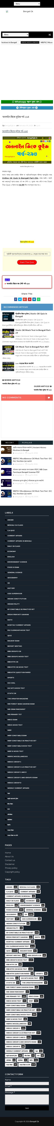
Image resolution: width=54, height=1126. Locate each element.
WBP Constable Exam (17, 735)
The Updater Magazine (17, 699)
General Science (14, 572)
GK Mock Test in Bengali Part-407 (32, 347)
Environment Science (17, 562)
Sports (10, 678)
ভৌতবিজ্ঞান (9, 814)
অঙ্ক (8, 793)
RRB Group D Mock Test (18, 656)
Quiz (38, 125)
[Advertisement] (27, 73)
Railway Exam (13, 641)
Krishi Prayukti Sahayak (18, 614)
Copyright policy (12, 872)
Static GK (11, 693)
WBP (9, 730)
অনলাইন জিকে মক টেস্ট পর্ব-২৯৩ (18, 283)
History (11, 588)
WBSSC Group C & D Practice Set (21, 767)
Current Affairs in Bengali (19, 541)
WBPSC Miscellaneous (23, 42)
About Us (9, 856)
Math (9, 620)
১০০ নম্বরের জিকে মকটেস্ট (24, 363)
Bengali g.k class (15, 525)
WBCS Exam (12, 720)
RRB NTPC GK (12, 662)
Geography (12, 578)
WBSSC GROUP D (14, 783)
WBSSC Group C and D (16, 772)
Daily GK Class (13, 546)
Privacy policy (11, 868)
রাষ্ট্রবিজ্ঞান (9, 819)
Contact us (10, 860)
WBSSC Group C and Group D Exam (22, 777)
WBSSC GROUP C (14, 762)
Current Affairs (14, 536)
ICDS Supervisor (14, 593)
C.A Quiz (11, 530)
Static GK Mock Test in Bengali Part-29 (33, 331)
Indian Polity (13, 604)
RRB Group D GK (14, 651)
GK (8, 583)
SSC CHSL (11, 683)
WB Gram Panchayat (16, 709)
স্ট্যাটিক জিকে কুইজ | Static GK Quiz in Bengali (31, 314)
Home (8, 853)
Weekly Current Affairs (18, 788)
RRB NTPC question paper (18, 672)
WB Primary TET (14, 714)
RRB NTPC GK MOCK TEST (17, 667)
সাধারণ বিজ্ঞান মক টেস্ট (12, 835)
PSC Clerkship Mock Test (18, 630)
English (11, 557)
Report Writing (14, 646)
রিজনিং (8, 825)
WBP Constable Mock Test (19, 746)
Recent (10, 442)
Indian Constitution (16, 599)
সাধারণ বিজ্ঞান (10, 830)
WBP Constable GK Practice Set (21, 741)
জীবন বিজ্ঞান (10, 804)
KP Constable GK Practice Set (21, 609)
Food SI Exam (13, 567)
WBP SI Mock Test (15, 751)
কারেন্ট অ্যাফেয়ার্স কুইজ (12, 798)
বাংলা (8, 809)
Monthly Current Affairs (19, 625)
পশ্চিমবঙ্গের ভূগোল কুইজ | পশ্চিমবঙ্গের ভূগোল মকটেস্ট (28, 480)
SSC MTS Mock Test (16, 688)
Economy (11, 551)
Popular (27, 442)
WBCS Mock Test (15, 725)
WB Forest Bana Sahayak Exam (21, 704)
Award (10, 520)
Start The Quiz (27, 262)
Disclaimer (10, 864)
